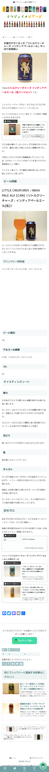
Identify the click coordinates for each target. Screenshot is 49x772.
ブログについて (37, 758)
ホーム (13, 758)
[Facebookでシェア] (8, 664)
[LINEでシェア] (17, 664)
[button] (44, 587)
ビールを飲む (15, 650)
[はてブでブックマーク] (13, 664)
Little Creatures (16, 654)
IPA (6, 650)
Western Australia (32, 654)
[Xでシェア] (4, 664)
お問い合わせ (25, 761)
